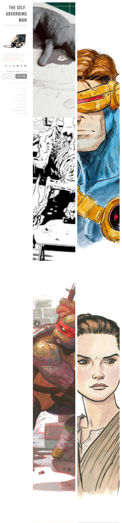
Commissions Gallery (19, 110)
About (25, 88)
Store (25, 91)
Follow (21, 76)
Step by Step (22, 113)
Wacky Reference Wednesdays (12, 59)
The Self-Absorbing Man (16, 13)
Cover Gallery (21, 107)
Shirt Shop (23, 104)
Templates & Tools (20, 101)
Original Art (22, 94)
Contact (24, 97)
